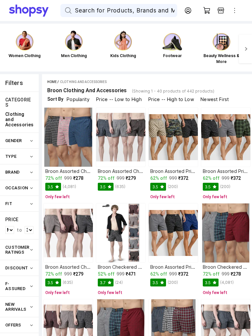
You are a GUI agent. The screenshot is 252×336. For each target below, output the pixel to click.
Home (52, 82)
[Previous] (6, 48)
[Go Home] (34, 10)
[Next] (245, 48)
